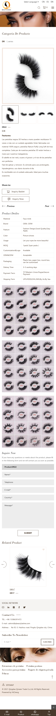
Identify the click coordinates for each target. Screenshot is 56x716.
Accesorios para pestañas (13, 670)
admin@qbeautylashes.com (19, 623)
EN (52, 2)
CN (43, 2)
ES (48, 2)
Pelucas (5, 673)
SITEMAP (10, 685)
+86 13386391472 (13, 619)
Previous (11, 206)
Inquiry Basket (18, 191)
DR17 (12, 589)
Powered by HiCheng (10, 692)
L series (10, 41)
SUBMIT (28, 533)
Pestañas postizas (34, 666)
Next (47, 206)
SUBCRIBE (47, 642)
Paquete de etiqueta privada (40, 670)
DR (3, 41)
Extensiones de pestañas (13, 666)
